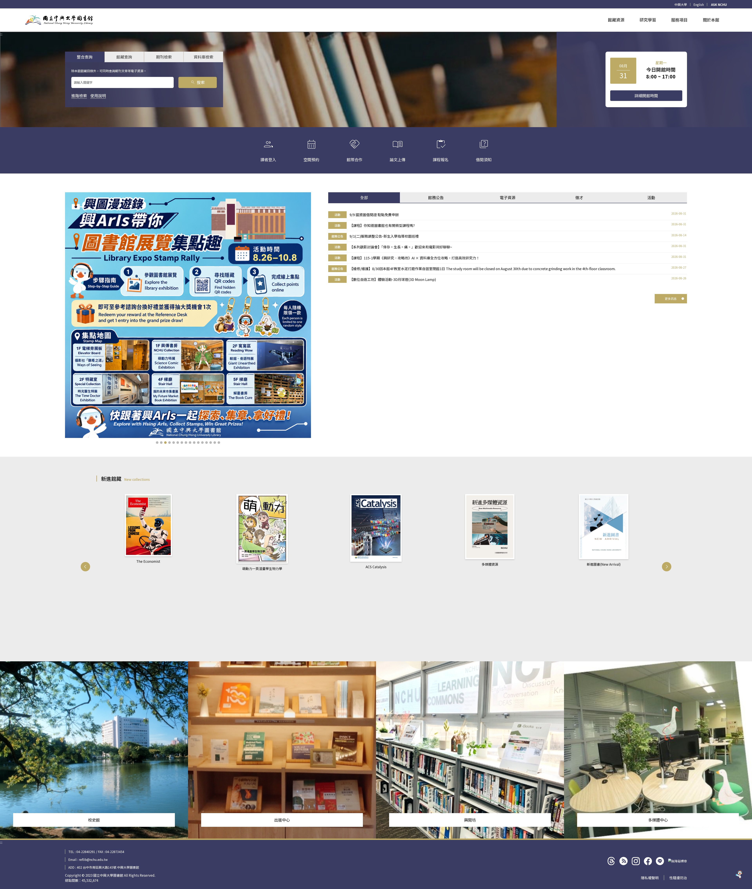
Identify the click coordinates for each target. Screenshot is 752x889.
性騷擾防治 (678, 877)
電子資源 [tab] (507, 197)
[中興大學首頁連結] (59, 20)
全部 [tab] (364, 197)
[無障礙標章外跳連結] (677, 861)
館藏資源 (616, 20)
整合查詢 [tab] (84, 57)
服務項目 (679, 20)
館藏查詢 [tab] (124, 57)
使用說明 (98, 95)
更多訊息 (671, 299)
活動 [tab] (651, 197)
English (698, 4)
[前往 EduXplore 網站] (739, 875)
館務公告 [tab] (436, 197)
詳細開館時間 (646, 95)
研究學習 (648, 20)
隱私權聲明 (650, 877)
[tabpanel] (507, 247)
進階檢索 (79, 95)
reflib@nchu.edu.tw (93, 859)
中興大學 (680, 4)
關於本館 (711, 20)
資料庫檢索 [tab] (203, 57)
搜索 (197, 82)
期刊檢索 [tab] (164, 57)
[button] (157, 442)
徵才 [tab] (579, 197)
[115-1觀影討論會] (188, 315)
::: (1, 10)
